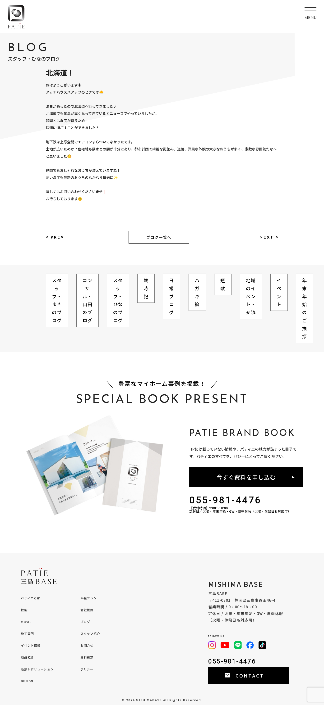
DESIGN (27, 681)
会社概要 (86, 610)
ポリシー (86, 669)
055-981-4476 (225, 500)
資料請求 (86, 657)
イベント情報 (31, 645)
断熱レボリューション (37, 669)
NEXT (266, 238)
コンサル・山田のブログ (88, 300)
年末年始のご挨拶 (304, 308)
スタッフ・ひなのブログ (118, 300)
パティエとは (30, 598)
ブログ (85, 621)
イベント (279, 292)
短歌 (222, 284)
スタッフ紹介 (90, 633)
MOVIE (26, 621)
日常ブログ (171, 296)
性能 (24, 610)
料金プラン (88, 598)
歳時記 (145, 288)
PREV (57, 238)
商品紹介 (27, 657)
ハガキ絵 (197, 292)
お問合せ (86, 645)
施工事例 (27, 633)
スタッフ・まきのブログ (57, 300)
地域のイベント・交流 (251, 296)
